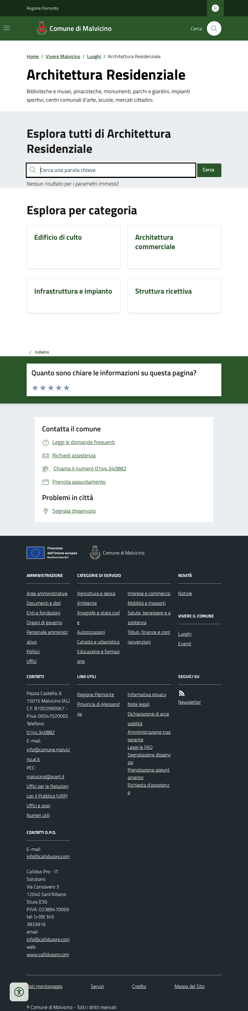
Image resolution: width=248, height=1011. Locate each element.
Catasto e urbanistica (98, 641)
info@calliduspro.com (48, 939)
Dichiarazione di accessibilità (148, 718)
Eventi (184, 643)
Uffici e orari (38, 805)
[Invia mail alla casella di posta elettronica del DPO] (48, 856)
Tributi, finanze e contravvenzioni (149, 636)
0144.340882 (41, 732)
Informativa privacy (147, 694)
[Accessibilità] (19, 992)
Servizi (97, 986)
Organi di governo (44, 622)
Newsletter (189, 702)
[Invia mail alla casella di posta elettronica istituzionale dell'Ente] (48, 754)
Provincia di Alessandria (98, 708)
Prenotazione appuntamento (149, 773)
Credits (139, 986)
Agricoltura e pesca (96, 593)
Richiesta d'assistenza (148, 788)
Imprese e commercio (149, 593)
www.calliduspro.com (48, 954)
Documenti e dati (44, 603)
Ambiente (87, 603)
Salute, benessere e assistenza (149, 617)
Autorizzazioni (91, 632)
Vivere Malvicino (63, 56)
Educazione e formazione (98, 656)
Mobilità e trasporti (146, 603)
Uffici (32, 661)
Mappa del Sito (189, 986)
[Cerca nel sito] (211, 28)
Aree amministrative (47, 593)
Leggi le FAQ (140, 747)
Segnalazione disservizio (149, 758)
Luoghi (94, 56)
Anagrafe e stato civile (98, 617)
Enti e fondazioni (43, 612)
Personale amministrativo (47, 636)
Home (33, 56)
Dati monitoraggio (44, 986)
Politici (33, 651)
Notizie (185, 593)
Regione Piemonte (43, 8)
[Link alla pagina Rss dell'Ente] (181, 693)
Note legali (138, 704)
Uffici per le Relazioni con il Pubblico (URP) (47, 790)
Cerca (208, 169)
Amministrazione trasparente (149, 735)
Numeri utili (38, 815)
